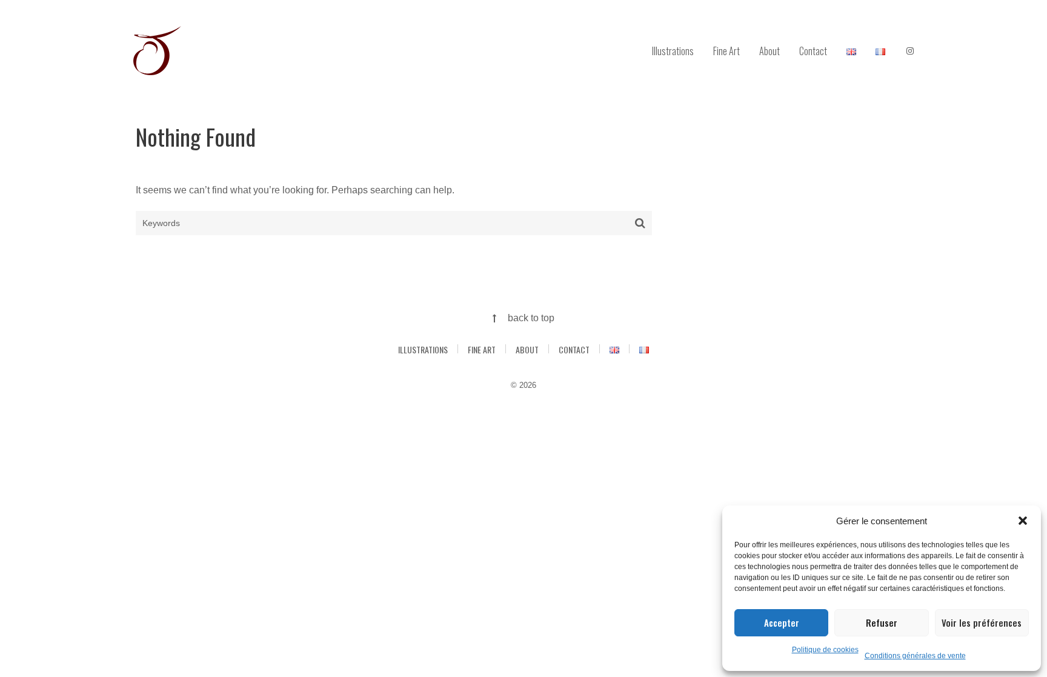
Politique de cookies (825, 649)
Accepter (781, 622)
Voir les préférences (982, 622)
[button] (1023, 521)
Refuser (881, 622)
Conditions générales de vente (915, 656)
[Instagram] (910, 51)
